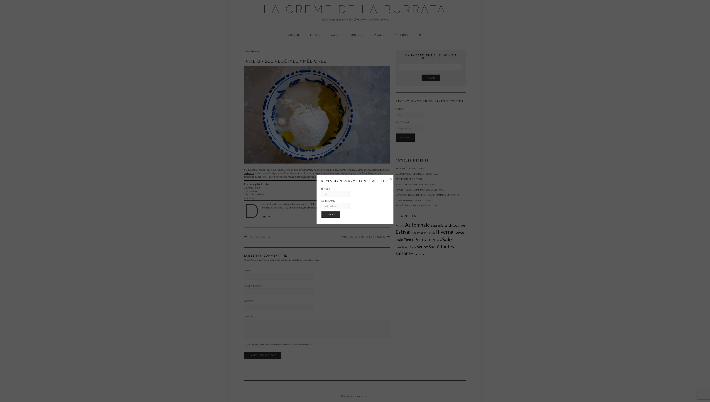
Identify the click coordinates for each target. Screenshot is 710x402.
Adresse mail (328, 201)
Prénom (325, 189)
